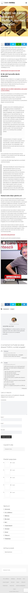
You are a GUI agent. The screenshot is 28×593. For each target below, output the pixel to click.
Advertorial (7, 509)
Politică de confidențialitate (20, 585)
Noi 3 (6, 522)
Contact (14, 589)
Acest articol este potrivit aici (8, 234)
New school (7, 519)
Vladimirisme (8, 538)
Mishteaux (7, 515)
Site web (3, 429)
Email (2, 423)
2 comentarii (4, 30)
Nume (2, 417)
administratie (6, 309)
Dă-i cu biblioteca (8, 512)
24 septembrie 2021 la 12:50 (9, 353)
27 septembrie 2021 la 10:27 (9, 364)
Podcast (6, 532)
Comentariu (3, 400)
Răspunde (25, 357)
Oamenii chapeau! (8, 525)
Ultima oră (22, 29)
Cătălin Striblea (14, 29)
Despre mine (12, 585)
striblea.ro (8, 329)
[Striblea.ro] (8, 3)
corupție (12, 309)
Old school (7, 528)
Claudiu (6, 362)
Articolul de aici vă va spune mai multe (10, 70)
